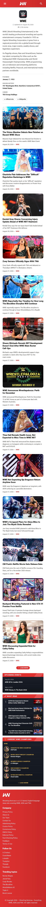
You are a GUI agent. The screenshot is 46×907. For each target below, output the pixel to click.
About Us (6, 815)
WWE (17, 144)
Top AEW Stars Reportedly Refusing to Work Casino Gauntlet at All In (20, 732)
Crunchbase (7, 855)
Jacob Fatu (6, 879)
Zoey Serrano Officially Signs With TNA (21, 261)
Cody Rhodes (7, 882)
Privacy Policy (8, 812)
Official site (10, 99)
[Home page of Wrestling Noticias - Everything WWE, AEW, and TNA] (23, 3)
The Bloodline (7, 884)
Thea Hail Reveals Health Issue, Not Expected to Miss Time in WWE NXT (19, 436)
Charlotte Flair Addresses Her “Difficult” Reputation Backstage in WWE (21, 175)
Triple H (5, 890)
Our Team (6, 818)
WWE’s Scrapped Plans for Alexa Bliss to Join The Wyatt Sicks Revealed (21, 523)
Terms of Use (7, 844)
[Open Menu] (5, 3)
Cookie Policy (8, 826)
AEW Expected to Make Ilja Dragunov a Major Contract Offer (19, 717)
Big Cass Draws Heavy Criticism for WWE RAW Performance (20, 709)
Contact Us (7, 821)
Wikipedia (22, 99)
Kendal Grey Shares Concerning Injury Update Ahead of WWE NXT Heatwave (20, 220)
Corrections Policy (9, 829)
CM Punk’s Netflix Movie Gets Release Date (22, 564)
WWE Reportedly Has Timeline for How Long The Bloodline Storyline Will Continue (23, 302)
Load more (24, 668)
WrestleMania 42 (9, 887)
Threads (5, 864)
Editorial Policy (8, 835)
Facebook (6, 867)
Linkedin (6, 858)
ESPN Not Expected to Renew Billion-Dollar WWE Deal (18, 702)
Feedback (6, 841)
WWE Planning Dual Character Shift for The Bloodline (20, 724)
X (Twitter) (6, 853)
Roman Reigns (8, 876)
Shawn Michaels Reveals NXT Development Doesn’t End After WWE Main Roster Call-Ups (22, 346)
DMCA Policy (7, 832)
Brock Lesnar (7, 893)
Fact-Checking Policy (10, 838)
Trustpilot (6, 861)
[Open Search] (41, 3)
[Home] (6, 795)
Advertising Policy (9, 823)
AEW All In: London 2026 (14, 682)
